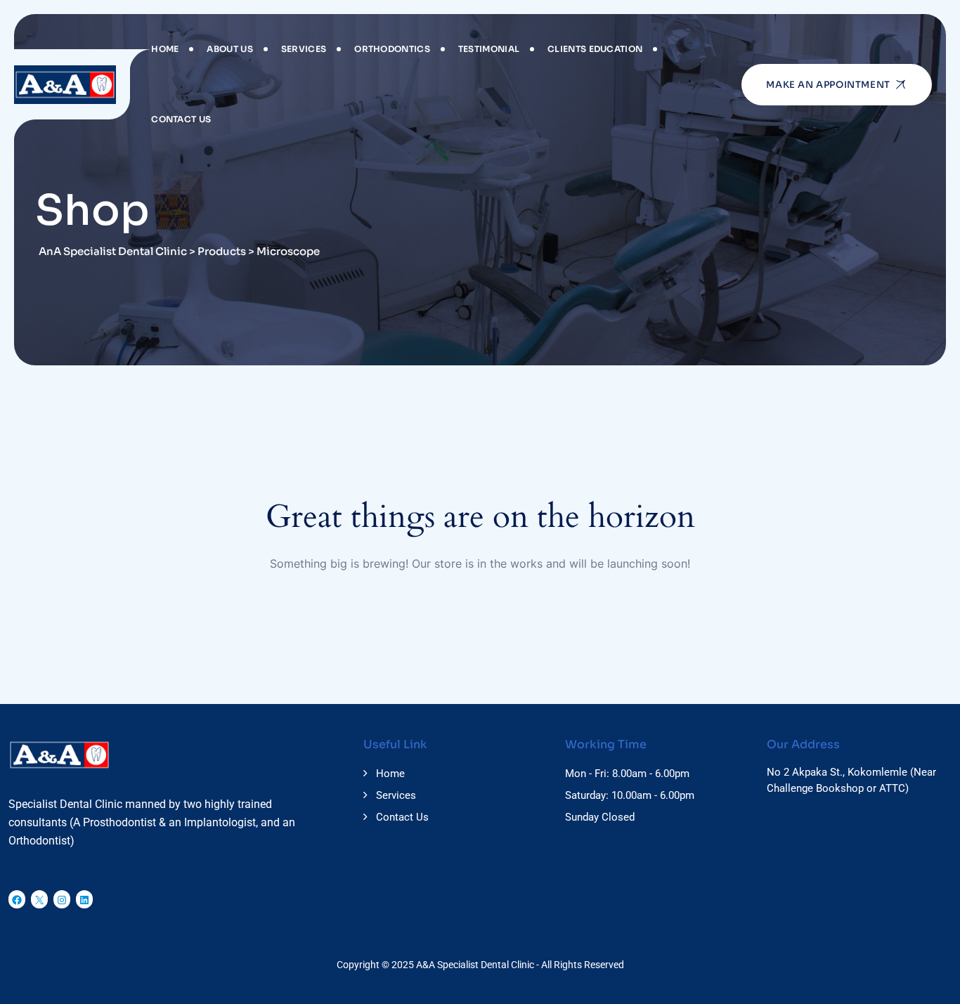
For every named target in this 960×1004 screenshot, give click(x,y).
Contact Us (181, 119)
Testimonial (488, 49)
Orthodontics (392, 49)
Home (165, 49)
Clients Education (594, 49)
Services (303, 49)
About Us (229, 49)
